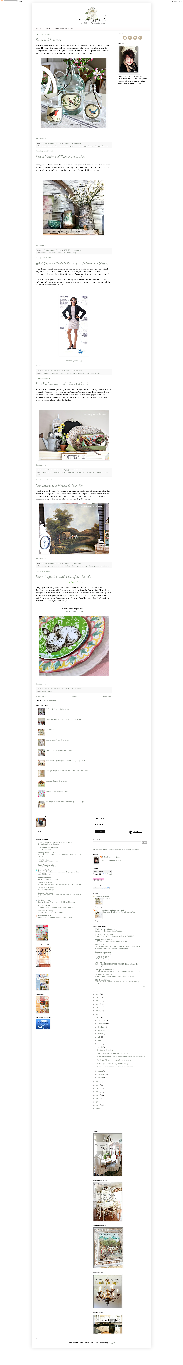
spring (106, 146)
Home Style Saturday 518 (104, 954)
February (102, 1074)
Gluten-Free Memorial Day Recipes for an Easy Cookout (59, 884)
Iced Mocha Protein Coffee (48, 867)
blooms (49, 146)
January (101, 1078)
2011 (98, 1102)
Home (74, 697)
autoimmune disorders (50, 373)
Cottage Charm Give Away (56, 781)
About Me (38, 28)
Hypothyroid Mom (45, 893)
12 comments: (77, 250)
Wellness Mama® (44, 877)
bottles (55, 146)
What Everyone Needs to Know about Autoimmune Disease (72, 263)
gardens (88, 146)
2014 (98, 1092)
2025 (98, 994)
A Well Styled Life (102, 957)
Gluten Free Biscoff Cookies (48, 844)
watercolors (106, 566)
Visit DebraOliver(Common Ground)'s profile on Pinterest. (116, 850)
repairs (78, 566)
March (100, 1071)
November (102, 1024)
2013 (98, 1095)
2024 (98, 997)
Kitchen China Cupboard (51, 472)
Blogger (112, 1343)
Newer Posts (41, 697)
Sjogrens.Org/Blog (45, 870)
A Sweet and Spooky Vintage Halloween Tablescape (115, 977)
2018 (98, 1017)
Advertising (47, 28)
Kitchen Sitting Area (68, 472)
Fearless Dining (44, 900)
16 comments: (77, 143)
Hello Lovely (100, 962)
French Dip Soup (44, 849)
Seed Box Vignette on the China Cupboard (62, 384)
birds (44, 146)
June (100, 1040)
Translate (110, 874)
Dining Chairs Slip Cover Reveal (59, 750)
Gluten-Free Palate (45, 883)
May (100, 1044)
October (101, 1027)
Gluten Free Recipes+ (46, 888)
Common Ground (102, 896)
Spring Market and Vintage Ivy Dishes (60, 156)
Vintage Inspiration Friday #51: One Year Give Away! (67, 771)
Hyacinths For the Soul (74, 611)
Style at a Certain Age (104, 934)
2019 (98, 1014)
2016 (98, 1085)
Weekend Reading (102, 959)
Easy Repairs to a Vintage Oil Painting (60, 485)
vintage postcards (94, 566)
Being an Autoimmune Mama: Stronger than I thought (59, 917)
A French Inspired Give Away (58, 709)
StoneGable (99, 945)
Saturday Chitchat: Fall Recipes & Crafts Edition (113, 941)
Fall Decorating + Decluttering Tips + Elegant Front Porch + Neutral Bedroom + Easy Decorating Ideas (117, 947)
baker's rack (46, 253)
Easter (44, 691)
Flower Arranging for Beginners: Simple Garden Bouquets (117, 971)
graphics (95, 146)
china (54, 253)
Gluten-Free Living (45, 911)
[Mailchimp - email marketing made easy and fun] (135, 834)
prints (101, 146)
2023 (98, 1001)
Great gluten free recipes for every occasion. (55, 842)
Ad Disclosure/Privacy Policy (64, 28)
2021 (98, 1007)
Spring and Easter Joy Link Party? (78, 595)
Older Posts (107, 697)
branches (62, 146)
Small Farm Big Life (46, 865)
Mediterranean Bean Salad (48, 879)
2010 (98, 1105)
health (62, 373)
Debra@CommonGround (112, 857)
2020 (98, 1011)
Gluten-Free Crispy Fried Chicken (51, 912)
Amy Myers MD (44, 905)
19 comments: (77, 470)
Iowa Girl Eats (43, 860)
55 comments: (77, 371)
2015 (98, 1088)
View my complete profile (110, 860)
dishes (59, 253)
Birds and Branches (48, 40)
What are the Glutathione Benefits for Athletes (55, 907)
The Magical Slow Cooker (48, 847)
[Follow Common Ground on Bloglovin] (98, 880)
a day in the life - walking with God (109, 910)
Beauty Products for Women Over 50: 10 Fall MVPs (114, 936)
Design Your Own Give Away (57, 740)
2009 (98, 1109)
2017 (98, 1082)
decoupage (70, 146)
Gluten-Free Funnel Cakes (48, 862)
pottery (68, 253)
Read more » (41, 139)
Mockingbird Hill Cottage (105, 929)
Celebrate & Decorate (103, 975)
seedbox (79, 472)
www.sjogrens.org (73, 361)
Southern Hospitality (103, 952)
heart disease (81, 373)
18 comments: (76, 689)
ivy (64, 253)
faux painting (65, 566)
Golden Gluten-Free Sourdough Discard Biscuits (56, 902)
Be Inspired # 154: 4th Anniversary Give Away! (65, 802)
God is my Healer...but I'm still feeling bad (119, 912)
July (99, 1037)
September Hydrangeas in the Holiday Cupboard (65, 760)
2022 (98, 1004)
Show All (144, 986)
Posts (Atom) (52, 701)
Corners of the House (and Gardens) (109, 931)
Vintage (74, 253)
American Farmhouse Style (56, 791)
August (101, 1034)
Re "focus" (50, 730)
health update (70, 373)
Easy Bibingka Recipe (46, 890)
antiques (45, 566)
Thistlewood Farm (102, 980)
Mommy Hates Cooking (47, 853)
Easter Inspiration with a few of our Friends (63, 576)
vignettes (92, 472)
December (102, 1020)
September (102, 1030)
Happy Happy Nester (103, 939)
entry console (79, 146)
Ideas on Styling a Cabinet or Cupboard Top (63, 719)
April (100, 1047)
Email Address (100, 824)
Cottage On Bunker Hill (104, 970)
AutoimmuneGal (44, 916)
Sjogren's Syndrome (94, 373)
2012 (98, 1099)
